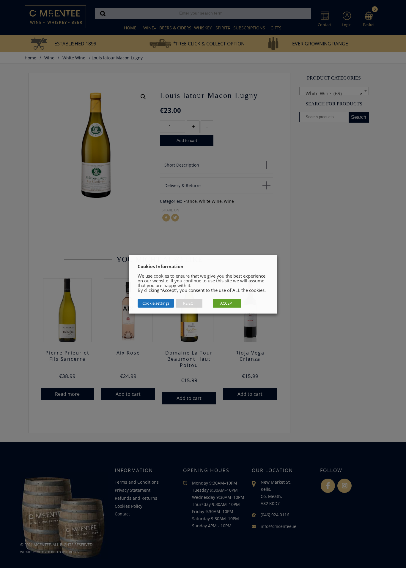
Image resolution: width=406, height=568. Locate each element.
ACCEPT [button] (227, 303)
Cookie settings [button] (155, 303)
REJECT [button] (189, 303)
